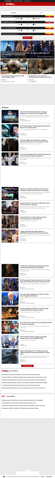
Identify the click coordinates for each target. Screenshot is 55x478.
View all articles (27, 366)
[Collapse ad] (27, 470)
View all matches (27, 37)
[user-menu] (52, 4)
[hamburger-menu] (3, 4)
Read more (49, 476)
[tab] (13, 12)
